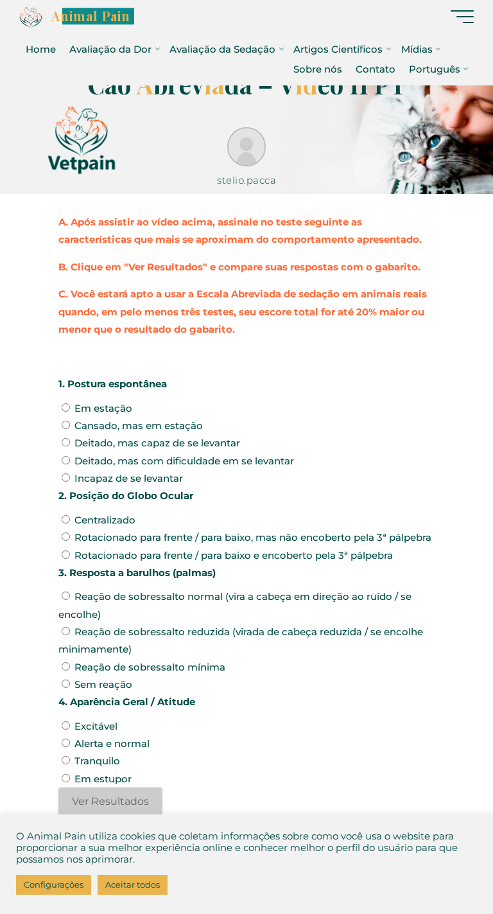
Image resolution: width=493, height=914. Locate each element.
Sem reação (103, 684)
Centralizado (104, 520)
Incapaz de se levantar (128, 478)
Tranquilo (97, 761)
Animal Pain (90, 16)
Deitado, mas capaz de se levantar (157, 443)
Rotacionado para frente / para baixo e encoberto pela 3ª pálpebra (233, 555)
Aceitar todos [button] (132, 884)
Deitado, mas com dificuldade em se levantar (184, 461)
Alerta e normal (112, 743)
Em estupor (103, 779)
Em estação (103, 408)
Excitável (95, 726)
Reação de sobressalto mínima (149, 667)
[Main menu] (462, 16)
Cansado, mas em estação (138, 425)
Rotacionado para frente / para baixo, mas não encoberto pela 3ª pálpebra (252, 537)
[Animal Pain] (30, 16)
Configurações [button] (53, 884)
